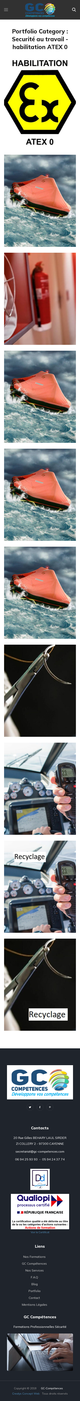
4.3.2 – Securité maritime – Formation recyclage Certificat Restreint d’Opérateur (39, 913)
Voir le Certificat (40, 1232)
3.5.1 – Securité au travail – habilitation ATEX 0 (40, 137)
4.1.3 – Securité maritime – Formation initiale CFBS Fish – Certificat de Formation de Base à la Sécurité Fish (40, 514)
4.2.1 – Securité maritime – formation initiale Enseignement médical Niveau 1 (36, 717)
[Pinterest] (49, 1107)
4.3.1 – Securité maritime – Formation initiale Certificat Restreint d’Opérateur (38, 815)
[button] (74, 10)
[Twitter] (30, 1107)
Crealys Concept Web (26, 1393)
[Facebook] (40, 1107)
